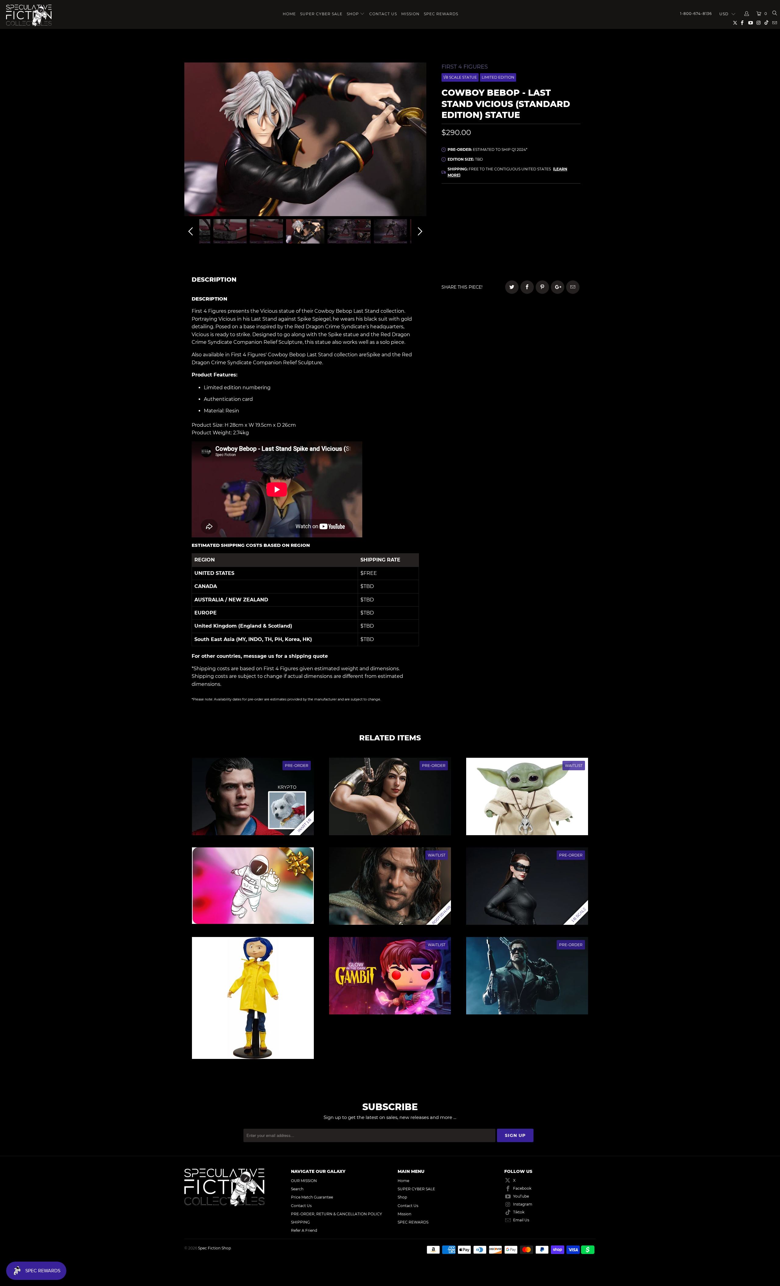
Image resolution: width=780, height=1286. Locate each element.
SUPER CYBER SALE (321, 14)
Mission (410, 14)
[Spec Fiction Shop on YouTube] (750, 23)
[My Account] (747, 14)
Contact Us (383, 14)
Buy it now (551, 254)
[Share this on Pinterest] (542, 287)
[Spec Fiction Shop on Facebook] (741, 23)
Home (289, 14)
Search (297, 1189)
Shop (353, 14)
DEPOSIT (476, 223)
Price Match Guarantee (312, 1197)
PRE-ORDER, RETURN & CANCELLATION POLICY (336, 1214)
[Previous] (191, 140)
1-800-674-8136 (696, 13)
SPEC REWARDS (441, 14)
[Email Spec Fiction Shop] (774, 23)
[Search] (774, 14)
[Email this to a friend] (573, 287)
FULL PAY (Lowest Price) (510, 206)
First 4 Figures (464, 66)
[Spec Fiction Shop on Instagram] (758, 23)
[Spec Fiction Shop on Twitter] (735, 24)
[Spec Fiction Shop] (49, 16)
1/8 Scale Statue (460, 77)
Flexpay (550, 223)
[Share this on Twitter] (512, 287)
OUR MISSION (304, 1180)
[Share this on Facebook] (527, 287)
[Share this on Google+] (557, 287)
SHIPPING (300, 1222)
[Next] (419, 140)
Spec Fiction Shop (214, 1248)
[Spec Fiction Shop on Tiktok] (766, 23)
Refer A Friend (304, 1230)
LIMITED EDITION (498, 77)
